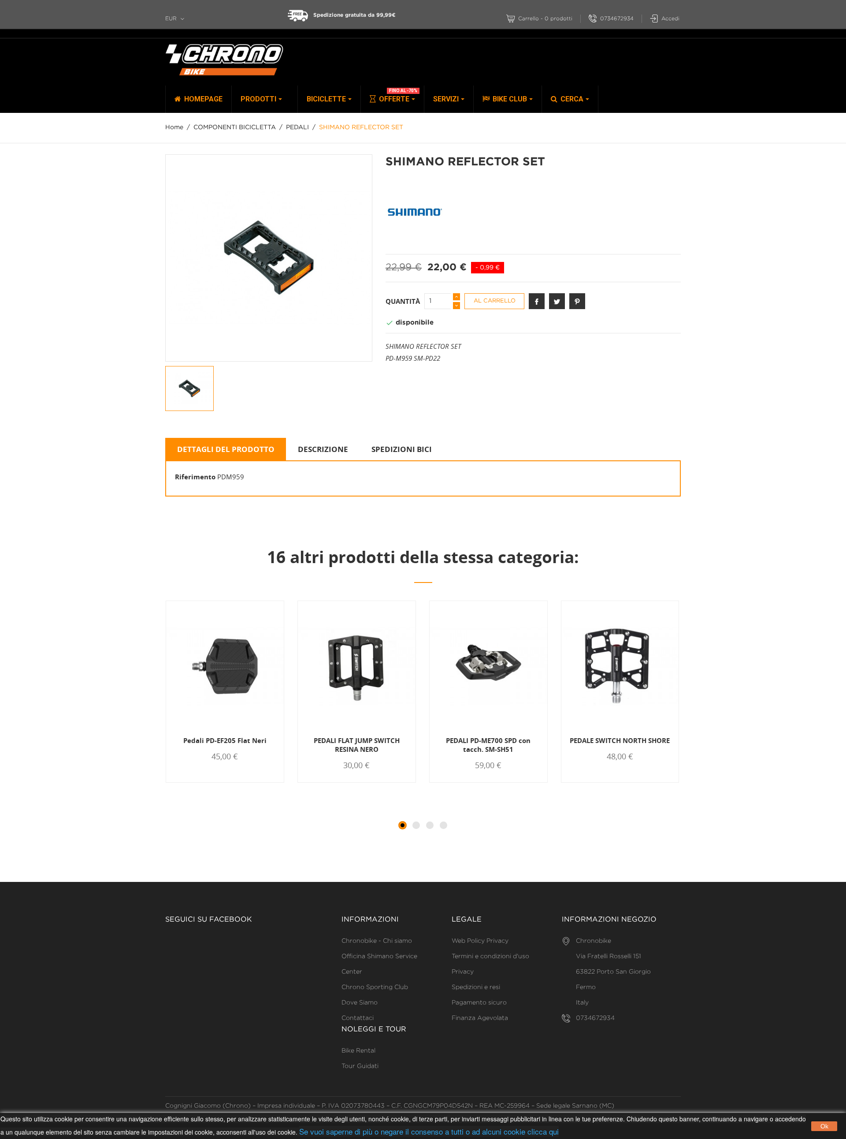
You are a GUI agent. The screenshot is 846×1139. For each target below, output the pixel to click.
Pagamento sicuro (479, 1002)
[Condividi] (537, 301)
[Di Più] (257, 782)
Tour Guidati (359, 1066)
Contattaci (357, 1018)
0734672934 (617, 18)
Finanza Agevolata (480, 1018)
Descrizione (323, 449)
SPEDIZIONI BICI (401, 449)
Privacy (463, 972)
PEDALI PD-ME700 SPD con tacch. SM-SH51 (488, 745)
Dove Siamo (359, 1002)
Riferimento (195, 476)
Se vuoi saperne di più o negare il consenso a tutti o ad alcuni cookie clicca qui (429, 1131)
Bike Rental (358, 1050)
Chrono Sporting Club (374, 987)
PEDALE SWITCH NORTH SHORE (620, 740)
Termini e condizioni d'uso (490, 956)
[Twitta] (557, 301)
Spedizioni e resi (476, 987)
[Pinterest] (577, 301)
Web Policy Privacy (480, 941)
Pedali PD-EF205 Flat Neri (225, 740)
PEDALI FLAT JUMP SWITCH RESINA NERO (357, 745)
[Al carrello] (197, 782)
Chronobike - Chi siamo (376, 941)
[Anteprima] (229, 782)
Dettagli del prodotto (226, 449)
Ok (824, 1126)
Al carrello (495, 301)
